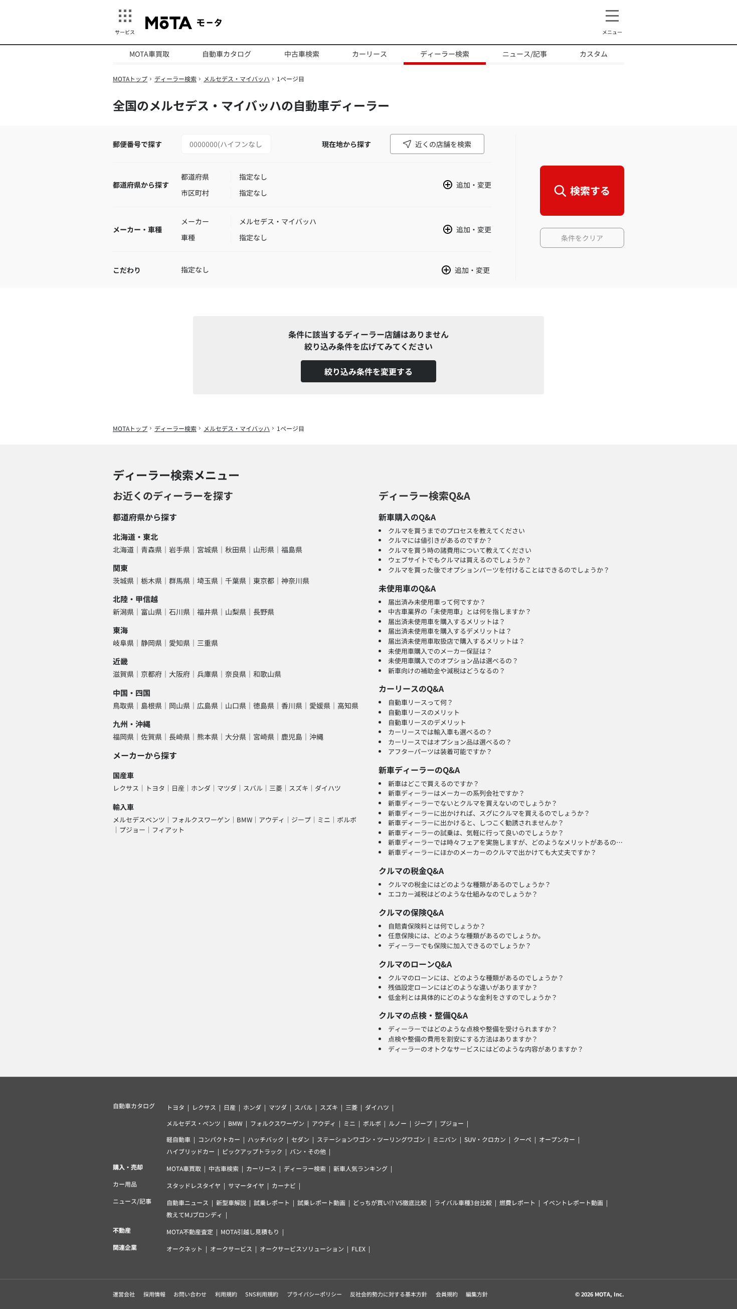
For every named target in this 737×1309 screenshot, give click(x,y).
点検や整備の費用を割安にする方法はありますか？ (463, 1039)
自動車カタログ (226, 54)
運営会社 (124, 1294)
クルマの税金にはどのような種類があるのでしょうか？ (469, 884)
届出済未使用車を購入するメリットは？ (446, 621)
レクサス (126, 788)
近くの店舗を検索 (443, 144)
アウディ (272, 819)
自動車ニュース (187, 1202)
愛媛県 (319, 705)
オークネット (184, 1248)
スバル (253, 788)
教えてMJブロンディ (194, 1214)
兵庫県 (207, 674)
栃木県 (151, 580)
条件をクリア (582, 238)
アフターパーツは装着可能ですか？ (440, 751)
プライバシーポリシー (314, 1294)
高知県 (347, 705)
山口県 (235, 705)
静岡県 (151, 643)
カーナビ (284, 1185)
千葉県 (235, 580)
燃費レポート (517, 1202)
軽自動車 (178, 1139)
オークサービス (231, 1248)
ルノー (398, 1123)
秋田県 (235, 549)
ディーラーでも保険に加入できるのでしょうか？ (459, 945)
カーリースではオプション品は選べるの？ (450, 742)
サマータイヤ (246, 1185)
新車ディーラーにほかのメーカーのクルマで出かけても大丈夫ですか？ (492, 852)
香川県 (291, 705)
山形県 (263, 549)
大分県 (235, 737)
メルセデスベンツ (139, 819)
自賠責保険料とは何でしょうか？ (437, 926)
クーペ (522, 1139)
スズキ (298, 788)
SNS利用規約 (261, 1294)
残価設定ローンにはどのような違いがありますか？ (463, 987)
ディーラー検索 (444, 54)
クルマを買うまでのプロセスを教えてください (456, 530)
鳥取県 (123, 705)
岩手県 (179, 549)
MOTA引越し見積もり (250, 1231)
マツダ (227, 788)
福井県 (207, 612)
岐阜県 (123, 643)
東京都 (263, 580)
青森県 (151, 549)
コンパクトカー (219, 1139)
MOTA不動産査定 (189, 1231)
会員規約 (447, 1294)
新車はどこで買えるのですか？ (433, 783)
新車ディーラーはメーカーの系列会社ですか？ (456, 793)
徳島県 (263, 705)
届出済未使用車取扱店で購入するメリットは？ (456, 641)
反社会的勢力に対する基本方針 (388, 1294)
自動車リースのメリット (424, 712)
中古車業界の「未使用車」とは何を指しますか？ (459, 611)
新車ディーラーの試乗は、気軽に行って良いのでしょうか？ (476, 832)
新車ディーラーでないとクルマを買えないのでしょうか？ (473, 803)
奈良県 (235, 674)
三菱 (275, 788)
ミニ (323, 819)
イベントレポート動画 (573, 1202)
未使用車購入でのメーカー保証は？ (440, 651)
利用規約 (226, 1294)
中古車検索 (301, 54)
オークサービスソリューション (302, 1248)
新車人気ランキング (360, 1168)
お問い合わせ (190, 1294)
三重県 (207, 643)
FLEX (358, 1248)
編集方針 (477, 1294)
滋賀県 (123, 674)
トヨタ (155, 788)
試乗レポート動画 (321, 1202)
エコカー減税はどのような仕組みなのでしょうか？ (463, 894)
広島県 (207, 705)
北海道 (123, 549)
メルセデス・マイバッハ (237, 78)
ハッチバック (266, 1139)
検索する (590, 190)
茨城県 (123, 580)
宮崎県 (263, 737)
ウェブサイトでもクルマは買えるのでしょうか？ (459, 559)
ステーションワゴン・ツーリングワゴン (371, 1139)
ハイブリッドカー (190, 1151)
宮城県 (207, 549)
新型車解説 (231, 1202)
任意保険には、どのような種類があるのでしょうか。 (466, 935)
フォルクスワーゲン (200, 819)
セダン (300, 1139)
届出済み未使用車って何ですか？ (437, 602)
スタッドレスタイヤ (193, 1185)
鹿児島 (291, 737)
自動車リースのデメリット (427, 722)
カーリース (369, 54)
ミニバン (445, 1139)
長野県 (263, 612)
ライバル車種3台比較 (463, 1202)
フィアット (168, 829)
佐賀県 (151, 737)
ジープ (301, 819)
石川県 (179, 612)
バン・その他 (308, 1151)
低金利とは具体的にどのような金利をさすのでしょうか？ (473, 997)
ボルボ (346, 819)
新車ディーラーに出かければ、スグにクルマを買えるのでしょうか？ (489, 813)
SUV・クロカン (485, 1139)
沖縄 (316, 737)
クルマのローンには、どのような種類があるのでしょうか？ (476, 977)
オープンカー (557, 1139)
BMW (244, 819)
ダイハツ (328, 788)
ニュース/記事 (524, 54)
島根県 (151, 705)
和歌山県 (267, 674)
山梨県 (235, 612)
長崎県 (179, 737)
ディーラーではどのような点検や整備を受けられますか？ (473, 1029)
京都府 (151, 674)
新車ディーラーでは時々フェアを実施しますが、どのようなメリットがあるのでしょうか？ (521, 842)
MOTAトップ (130, 78)
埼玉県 (207, 580)
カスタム (594, 54)
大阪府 (179, 674)
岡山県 (179, 705)
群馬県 (179, 580)
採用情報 (154, 1294)
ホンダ (201, 788)
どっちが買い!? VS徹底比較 (390, 1202)
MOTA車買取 (149, 54)
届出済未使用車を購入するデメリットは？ (450, 631)
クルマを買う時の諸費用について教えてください (459, 550)
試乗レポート (272, 1202)
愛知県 (179, 643)
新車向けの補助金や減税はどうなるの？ (446, 670)
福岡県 (123, 737)
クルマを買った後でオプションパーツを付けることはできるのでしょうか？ (499, 569)
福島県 (291, 549)
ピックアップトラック (252, 1151)
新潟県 (123, 612)
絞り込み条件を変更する (368, 371)
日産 (178, 788)
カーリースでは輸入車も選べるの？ (440, 732)
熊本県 (207, 737)
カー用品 (125, 1184)
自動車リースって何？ (420, 702)
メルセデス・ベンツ (193, 1123)
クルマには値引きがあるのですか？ (440, 540)
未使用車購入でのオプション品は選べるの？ (453, 660)
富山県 (151, 612)
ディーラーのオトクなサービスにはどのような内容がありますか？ (486, 1049)
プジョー (132, 829)
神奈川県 (295, 580)
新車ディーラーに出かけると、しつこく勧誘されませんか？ (476, 822)
